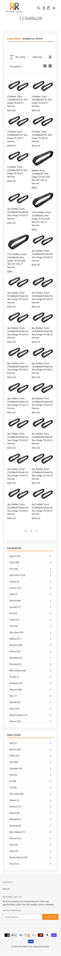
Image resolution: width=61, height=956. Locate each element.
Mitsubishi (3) (15, 819)
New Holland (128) (17, 670)
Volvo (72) (13, 851)
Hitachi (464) (15, 600)
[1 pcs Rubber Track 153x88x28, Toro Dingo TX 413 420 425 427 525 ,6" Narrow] (43, 200)
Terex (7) (13, 696)
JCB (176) (13, 626)
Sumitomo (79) (15, 683)
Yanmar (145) (15, 721)
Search (6, 888)
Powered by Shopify (41, 946)
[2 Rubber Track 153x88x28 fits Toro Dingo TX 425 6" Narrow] (43, 86)
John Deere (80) (16, 794)
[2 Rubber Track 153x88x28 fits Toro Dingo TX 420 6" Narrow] (18, 86)
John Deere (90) (16, 632)
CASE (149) (14, 756)
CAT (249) (13, 762)
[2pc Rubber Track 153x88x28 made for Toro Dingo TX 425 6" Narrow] (18, 317)
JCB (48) (13, 787)
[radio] (45, 66)
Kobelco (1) (14, 800)
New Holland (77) (17, 832)
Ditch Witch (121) (17, 575)
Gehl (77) (13, 594)
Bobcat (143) (15, 749)
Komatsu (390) (15, 645)
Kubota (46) (14, 813)
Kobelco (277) (15, 639)
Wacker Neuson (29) (18, 857)
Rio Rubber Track (26, 946)
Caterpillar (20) (15, 768)
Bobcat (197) (15, 556)
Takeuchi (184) (15, 689)
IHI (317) (13, 613)
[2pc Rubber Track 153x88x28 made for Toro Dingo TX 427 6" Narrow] (18, 198)
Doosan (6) (14, 581)
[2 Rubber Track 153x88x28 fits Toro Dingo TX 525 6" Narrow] (18, 121)
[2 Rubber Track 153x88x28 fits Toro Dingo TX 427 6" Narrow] (43, 121)
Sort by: (17, 57)
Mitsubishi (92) (15, 658)
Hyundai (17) (15, 607)
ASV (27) (13, 743)
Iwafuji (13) (14, 619)
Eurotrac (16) (15, 588)
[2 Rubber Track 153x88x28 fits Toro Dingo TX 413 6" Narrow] (18, 156)
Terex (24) (13, 844)
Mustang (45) (15, 664)
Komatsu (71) (15, 806)
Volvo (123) (14, 708)
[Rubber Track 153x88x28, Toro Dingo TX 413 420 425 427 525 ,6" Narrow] (43, 158)
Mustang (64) (15, 825)
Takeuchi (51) (15, 838)
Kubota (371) (15, 651)
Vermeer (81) (15, 702)
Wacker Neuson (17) (18, 715)
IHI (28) (12, 781)
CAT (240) (13, 569)
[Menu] (54, 8)
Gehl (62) (13, 775)
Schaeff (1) (14, 677)
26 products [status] (16, 66)
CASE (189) (14, 562)
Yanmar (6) (14, 864)
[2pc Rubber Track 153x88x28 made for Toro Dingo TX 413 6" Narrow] (18, 388)
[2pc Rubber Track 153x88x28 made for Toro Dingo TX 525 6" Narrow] (43, 240)
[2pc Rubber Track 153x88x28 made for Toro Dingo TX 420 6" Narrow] (43, 352)
